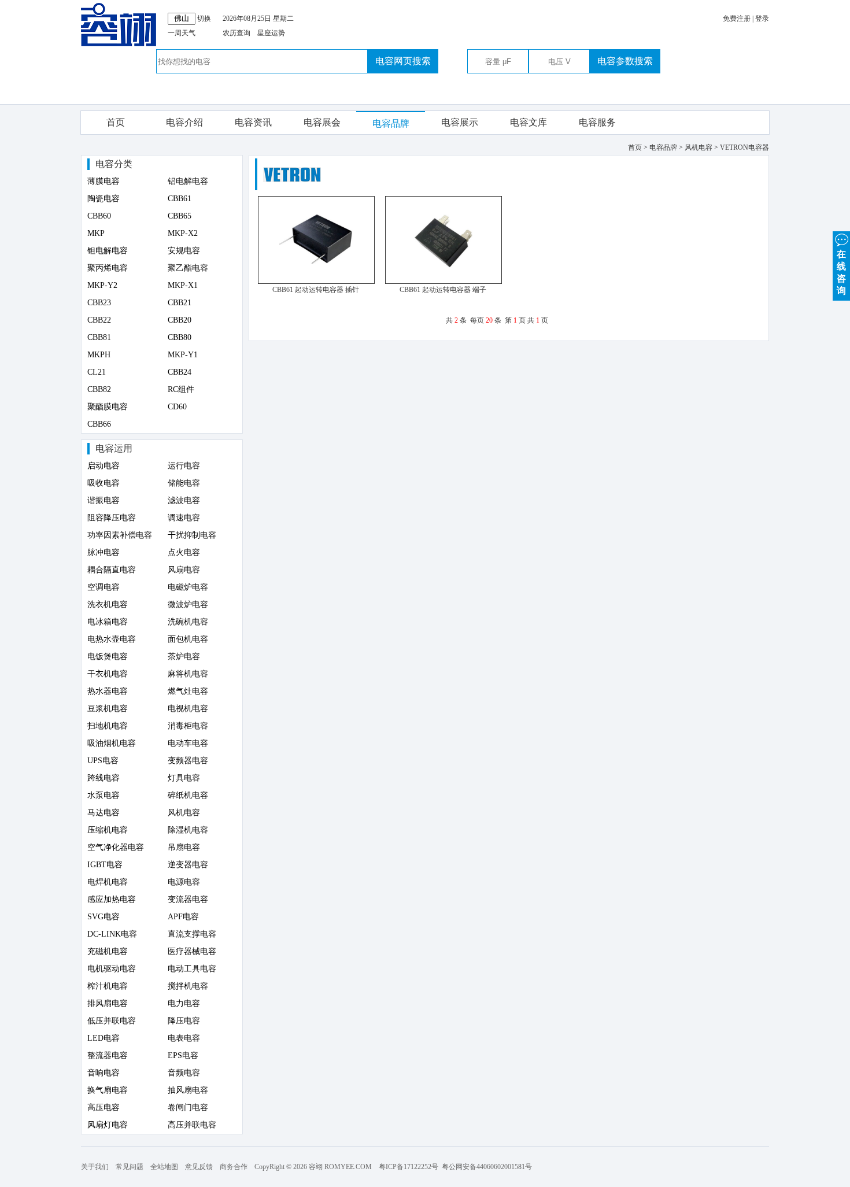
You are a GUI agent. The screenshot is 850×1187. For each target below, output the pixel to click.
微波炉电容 (188, 604)
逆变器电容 (188, 864)
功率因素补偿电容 (119, 535)
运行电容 (184, 465)
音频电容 (184, 1072)
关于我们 (95, 1167)
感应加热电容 (111, 899)
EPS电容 (183, 1055)
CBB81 (99, 337)
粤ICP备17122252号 (408, 1167)
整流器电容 (107, 1055)
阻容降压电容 (111, 517)
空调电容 (103, 587)
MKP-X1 (183, 285)
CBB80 (179, 337)
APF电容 (183, 916)
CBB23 (99, 302)
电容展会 (322, 122)
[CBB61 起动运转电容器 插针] (316, 282)
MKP (96, 233)
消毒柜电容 (188, 726)
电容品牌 (390, 123)
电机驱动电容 (111, 968)
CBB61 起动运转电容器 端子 (443, 290)
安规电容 (184, 250)
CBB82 (99, 389)
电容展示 (459, 122)
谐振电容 (103, 500)
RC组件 (181, 389)
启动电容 (103, 465)
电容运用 (113, 448)
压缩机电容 (107, 830)
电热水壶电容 (111, 639)
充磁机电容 (107, 951)
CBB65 (179, 216)
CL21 (96, 372)
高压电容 (103, 1107)
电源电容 (184, 882)
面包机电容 (188, 639)
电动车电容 (188, 743)
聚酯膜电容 (107, 406)
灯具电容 (184, 778)
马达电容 (103, 812)
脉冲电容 (103, 552)
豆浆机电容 (107, 708)
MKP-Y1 (183, 354)
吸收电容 (103, 483)
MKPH (98, 354)
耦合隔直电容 (111, 569)
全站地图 (164, 1167)
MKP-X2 (183, 233)
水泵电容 (103, 795)
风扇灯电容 (107, 1125)
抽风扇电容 (188, 1090)
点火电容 (184, 552)
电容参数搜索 (625, 61)
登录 (762, 18)
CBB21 (179, 302)
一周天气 (181, 33)
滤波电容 (184, 500)
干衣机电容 (107, 674)
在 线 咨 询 (841, 272)
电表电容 (184, 1038)
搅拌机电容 (188, 986)
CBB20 (179, 320)
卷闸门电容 (188, 1107)
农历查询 (236, 33)
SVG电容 (103, 916)
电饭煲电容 (107, 656)
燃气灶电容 (188, 691)
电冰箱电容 (107, 621)
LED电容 (103, 1038)
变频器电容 (188, 760)
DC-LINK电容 (112, 934)
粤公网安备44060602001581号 (487, 1167)
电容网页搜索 (403, 61)
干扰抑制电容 (192, 535)
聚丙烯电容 (107, 268)
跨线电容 (103, 778)
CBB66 (99, 424)
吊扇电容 (184, 847)
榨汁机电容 (107, 986)
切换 (204, 18)
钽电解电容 (107, 250)
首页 (115, 122)
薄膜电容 (103, 181)
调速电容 (184, 517)
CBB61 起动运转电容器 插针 (315, 290)
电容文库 (528, 122)
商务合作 (233, 1167)
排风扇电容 (107, 1003)
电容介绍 (184, 122)
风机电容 (184, 812)
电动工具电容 (192, 968)
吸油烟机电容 (111, 743)
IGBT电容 (105, 864)
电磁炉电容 (188, 587)
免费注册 (737, 18)
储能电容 (184, 483)
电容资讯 (253, 122)
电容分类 (113, 164)
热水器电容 (107, 691)
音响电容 (103, 1072)
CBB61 (179, 198)
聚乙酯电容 (188, 268)
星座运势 (271, 33)
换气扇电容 (107, 1090)
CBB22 (99, 320)
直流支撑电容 (192, 934)
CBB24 (179, 372)
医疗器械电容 (192, 951)
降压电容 (184, 1020)
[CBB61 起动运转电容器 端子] (443, 282)
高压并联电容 (192, 1125)
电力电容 (184, 1003)
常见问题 (129, 1167)
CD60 (177, 406)
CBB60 (99, 216)
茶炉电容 (184, 656)
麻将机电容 (188, 674)
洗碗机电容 (188, 621)
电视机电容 (188, 708)
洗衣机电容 (107, 604)
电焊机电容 (107, 882)
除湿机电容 (188, 830)
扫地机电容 (107, 726)
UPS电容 (103, 760)
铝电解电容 (188, 181)
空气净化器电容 (115, 847)
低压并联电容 (111, 1020)
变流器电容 (188, 899)
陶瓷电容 (103, 198)
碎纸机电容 (188, 795)
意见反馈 (199, 1167)
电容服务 (597, 122)
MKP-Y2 (102, 285)
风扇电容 (184, 569)
